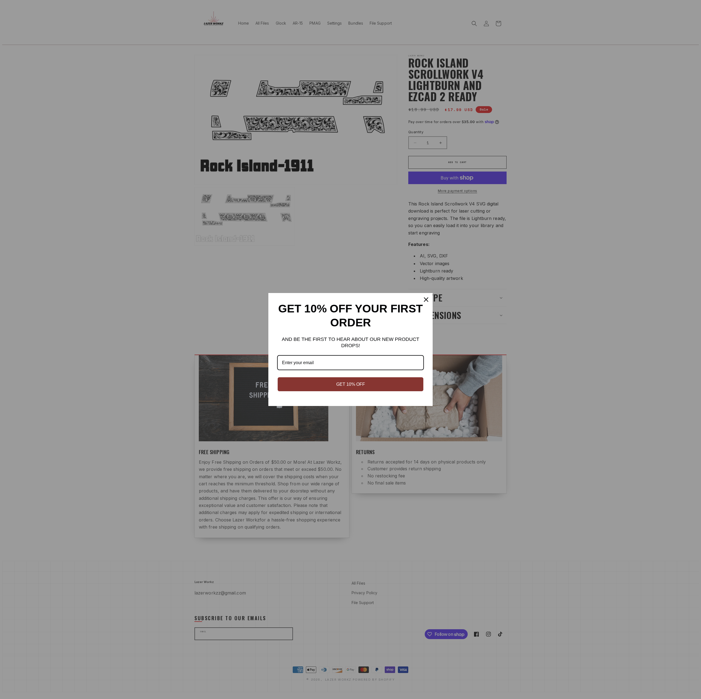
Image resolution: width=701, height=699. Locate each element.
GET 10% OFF (350, 384)
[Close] (426, 299)
